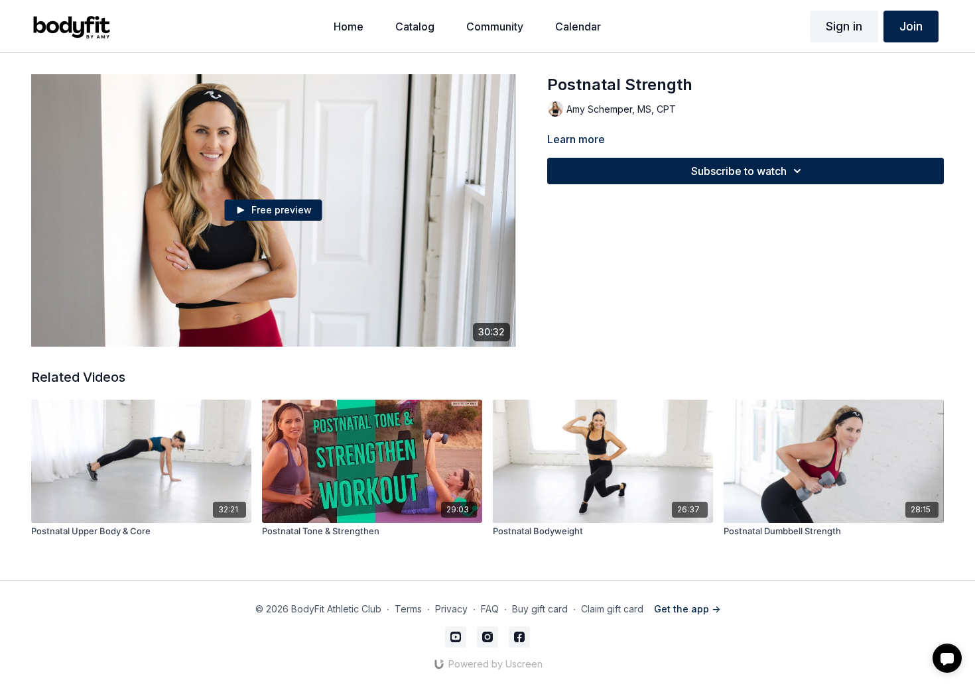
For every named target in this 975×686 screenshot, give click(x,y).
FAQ (490, 608)
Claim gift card (612, 608)
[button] (947, 658)
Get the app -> (687, 608)
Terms (408, 608)
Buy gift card (540, 608)
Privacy (451, 608)
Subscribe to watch (739, 171)
